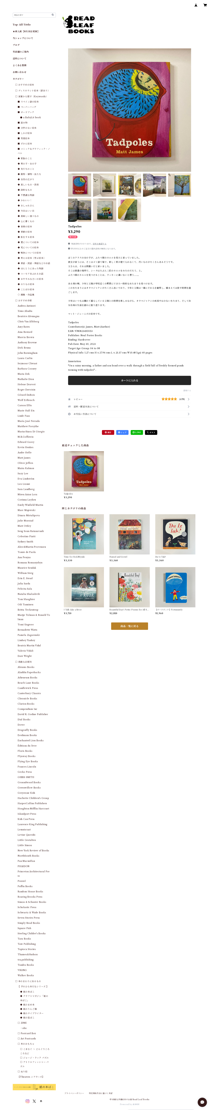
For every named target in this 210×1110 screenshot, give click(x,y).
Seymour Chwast (27, 363)
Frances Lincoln (27, 766)
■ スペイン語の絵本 (28, 101)
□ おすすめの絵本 (24, 84)
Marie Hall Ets (26, 410)
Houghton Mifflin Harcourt (33, 808)
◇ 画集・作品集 (26, 294)
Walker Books (26, 975)
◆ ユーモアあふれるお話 (31, 273)
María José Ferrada (29, 421)
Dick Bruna (24, 347)
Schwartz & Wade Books (32, 912)
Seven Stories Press (29, 917)
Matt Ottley (24, 526)
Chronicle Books (27, 698)
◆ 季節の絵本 (25, 231)
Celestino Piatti (27, 536)
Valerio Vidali (25, 650)
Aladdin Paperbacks (29, 672)
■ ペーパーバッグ (27, 107)
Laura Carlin (25, 358)
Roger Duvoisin (26, 389)
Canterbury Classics (29, 693)
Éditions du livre (27, 745)
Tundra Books (26, 965)
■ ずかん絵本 (25, 143)
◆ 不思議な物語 (26, 195)
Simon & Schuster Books (32, 902)
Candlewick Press (28, 688)
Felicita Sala (25, 588)
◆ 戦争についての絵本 (29, 252)
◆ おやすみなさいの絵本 (31, 279)
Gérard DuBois (26, 395)
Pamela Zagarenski (29, 635)
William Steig (25, 573)
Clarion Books (26, 703)
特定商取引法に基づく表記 (101, 1093)
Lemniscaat (24, 829)
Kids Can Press (26, 819)
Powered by (126, 1104)
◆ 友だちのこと (26, 169)
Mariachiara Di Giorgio (31, 431)
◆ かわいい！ (25, 200)
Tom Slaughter (26, 599)
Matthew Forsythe (28, 426)
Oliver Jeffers (25, 463)
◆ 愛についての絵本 (28, 242)
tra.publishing (26, 959)
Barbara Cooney (27, 368)
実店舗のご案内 (21, 51)
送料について (19, 58)
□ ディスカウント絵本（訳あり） (32, 90)
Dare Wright (25, 656)
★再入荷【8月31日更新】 (26, 31)
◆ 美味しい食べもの (28, 216)
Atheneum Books (27, 677)
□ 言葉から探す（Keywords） (31, 96)
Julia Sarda (24, 583)
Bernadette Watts (27, 629)
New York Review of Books (33, 850)
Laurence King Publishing (32, 824)
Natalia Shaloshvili (29, 594)
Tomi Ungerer (26, 624)
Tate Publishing (27, 944)
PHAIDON (24, 866)
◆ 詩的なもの (25, 190)
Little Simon (25, 845)
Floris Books (25, 751)
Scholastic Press (27, 907)
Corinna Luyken (27, 499)
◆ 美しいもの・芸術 (28, 184)
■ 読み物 (23, 122)
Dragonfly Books (27, 730)
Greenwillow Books (29, 787)
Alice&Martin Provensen (32, 547)
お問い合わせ (19, 72)
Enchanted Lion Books (31, 740)
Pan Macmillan (26, 861)
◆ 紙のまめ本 (27, 1004)
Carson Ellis (25, 405)
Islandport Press (27, 813)
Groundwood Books (29, 782)
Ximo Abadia (25, 311)
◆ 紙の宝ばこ (27, 1017)
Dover (21, 724)
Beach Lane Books (28, 682)
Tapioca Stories (27, 949)
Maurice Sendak (27, 567)
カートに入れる (129, 380)
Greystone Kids (26, 793)
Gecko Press (25, 772)
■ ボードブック (26, 112)
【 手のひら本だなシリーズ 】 (33, 986)
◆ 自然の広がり (26, 179)
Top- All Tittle (22, 24)
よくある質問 (19, 65)
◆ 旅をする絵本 (26, 237)
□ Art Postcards (27, 1038)
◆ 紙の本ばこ (27, 991)
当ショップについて (23, 38)
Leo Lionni (24, 484)
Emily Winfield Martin (30, 505)
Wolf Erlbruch (26, 400)
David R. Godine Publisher (33, 714)
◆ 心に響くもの (26, 221)
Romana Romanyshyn (30, 562)
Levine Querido (27, 834)
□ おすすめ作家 (23, 300)
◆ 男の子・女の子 (27, 163)
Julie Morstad (25, 520)
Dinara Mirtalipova (29, 515)
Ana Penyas (24, 557)
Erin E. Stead (25, 578)
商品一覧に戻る (130, 626)
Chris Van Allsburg (28, 321)
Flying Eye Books (28, 761)
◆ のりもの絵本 (26, 284)
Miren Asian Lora (27, 494)
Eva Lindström (26, 478)
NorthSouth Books (28, 855)
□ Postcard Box (27, 1033)
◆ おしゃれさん (26, 205)
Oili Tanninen (25, 604)
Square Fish (24, 928)
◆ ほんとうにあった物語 (31, 268)
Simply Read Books (29, 923)
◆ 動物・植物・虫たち (29, 174)
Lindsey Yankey (26, 640)
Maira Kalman (26, 468)
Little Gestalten (27, 840)
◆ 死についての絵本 (28, 247)
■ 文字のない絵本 (27, 128)
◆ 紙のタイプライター (32, 1013)
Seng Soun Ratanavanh (31, 531)
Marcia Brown (26, 337)
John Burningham (28, 353)
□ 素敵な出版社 (23, 662)
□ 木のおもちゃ (26, 1043)
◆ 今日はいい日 (26, 210)
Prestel (22, 881)
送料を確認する (100, 244)
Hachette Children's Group (33, 798)
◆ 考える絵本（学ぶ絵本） (32, 258)
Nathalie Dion (26, 379)
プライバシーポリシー (74, 1093)
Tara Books (24, 938)
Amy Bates (24, 326)
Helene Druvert (27, 384)
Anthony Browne (27, 342)
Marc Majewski (26, 510)
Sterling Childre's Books (32, 933)
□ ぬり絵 (23, 1071)
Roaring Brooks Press (30, 896)
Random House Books (30, 891)
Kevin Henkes (26, 447)
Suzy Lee (23, 473)
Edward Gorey (26, 442)
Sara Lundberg (26, 489)
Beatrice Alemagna (29, 316)
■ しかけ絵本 (25, 133)
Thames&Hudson (28, 954)
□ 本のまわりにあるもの (28, 981)
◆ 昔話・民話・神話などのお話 (34, 263)
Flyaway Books (26, 756)
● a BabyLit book (30, 117)
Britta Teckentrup (28, 609)
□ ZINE (22, 1023)
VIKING (22, 970)
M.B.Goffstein (25, 436)
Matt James (24, 457)
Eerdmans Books (27, 735)
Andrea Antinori (27, 305)
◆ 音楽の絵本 (25, 226)
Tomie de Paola (27, 552)
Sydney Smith (25, 541)
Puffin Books (25, 886)
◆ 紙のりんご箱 (28, 1009)
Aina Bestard (25, 332)
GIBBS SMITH (26, 777)
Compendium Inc (27, 709)
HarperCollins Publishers (32, 803)
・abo (23, 1028)
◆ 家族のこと (25, 158)
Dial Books (24, 719)
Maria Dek (24, 374)
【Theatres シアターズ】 (31, 1076)
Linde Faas (24, 415)
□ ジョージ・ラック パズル (34, 1057)
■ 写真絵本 (24, 138)
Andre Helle (25, 452)
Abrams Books (26, 667)
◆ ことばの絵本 (26, 289)
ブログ (16, 45)
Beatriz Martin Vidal (29, 645)
